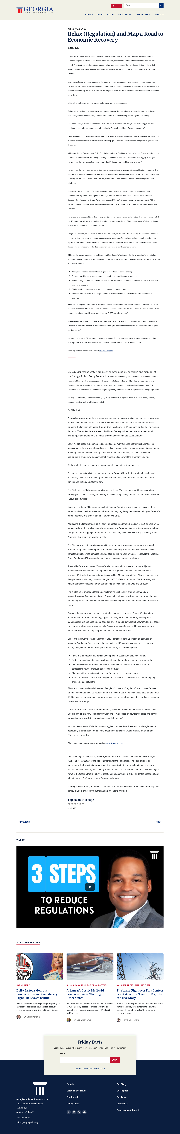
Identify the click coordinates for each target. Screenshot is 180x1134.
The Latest (72, 1097)
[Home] (34, 10)
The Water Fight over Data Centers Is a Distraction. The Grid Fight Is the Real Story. (140, 994)
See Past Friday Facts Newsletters (90, 1068)
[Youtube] (84, 1112)
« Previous (24, 822)
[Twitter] (74, 1112)
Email (62, 1053)
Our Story (122, 1084)
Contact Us (122, 1103)
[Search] (161, 5)
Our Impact (122, 1090)
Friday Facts (73, 1103)
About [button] (158, 14)
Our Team (122, 1097)
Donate (70, 1084)
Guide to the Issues (76, 1090)
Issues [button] (88, 14)
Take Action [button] (142, 14)
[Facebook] (69, 1112)
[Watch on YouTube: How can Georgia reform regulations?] (90, 887)
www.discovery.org (106, 351)
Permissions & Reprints (128, 1110)
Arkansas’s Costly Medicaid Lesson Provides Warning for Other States (86, 994)
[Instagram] (79, 1112)
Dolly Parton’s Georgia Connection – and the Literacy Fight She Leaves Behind (36, 994)
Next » (158, 822)
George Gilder (76, 804)
